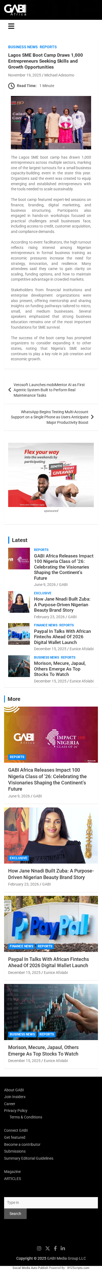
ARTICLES (12, 1178)
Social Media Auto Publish (30, 1268)
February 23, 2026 (49, 617)
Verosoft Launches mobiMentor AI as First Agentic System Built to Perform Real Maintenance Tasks (49, 390)
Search (10, 1192)
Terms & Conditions (26, 1117)
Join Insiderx (15, 1097)
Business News (23, 47)
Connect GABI (16, 1130)
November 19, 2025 (24, 75)
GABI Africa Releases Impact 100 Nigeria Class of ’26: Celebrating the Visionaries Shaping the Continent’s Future (64, 567)
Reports (48, 47)
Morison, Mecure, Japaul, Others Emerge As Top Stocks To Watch (60, 668)
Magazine (12, 1171)
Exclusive (42, 593)
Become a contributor (22, 1144)
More (14, 699)
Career (9, 1104)
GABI (63, 584)
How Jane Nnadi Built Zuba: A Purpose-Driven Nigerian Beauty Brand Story (62, 604)
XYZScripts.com (78, 1268)
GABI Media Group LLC (66, 1258)
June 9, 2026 (45, 584)
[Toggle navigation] (11, 26)
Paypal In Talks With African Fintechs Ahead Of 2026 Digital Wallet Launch (62, 636)
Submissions (15, 1151)
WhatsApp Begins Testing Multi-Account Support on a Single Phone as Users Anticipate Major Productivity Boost (49, 417)
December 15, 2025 (50, 649)
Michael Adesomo (59, 75)
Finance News (45, 625)
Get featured (14, 1137)
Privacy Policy (15, 1110)
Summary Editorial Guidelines (28, 1158)
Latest (19, 540)
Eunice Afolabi (82, 649)
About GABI (14, 1090)
